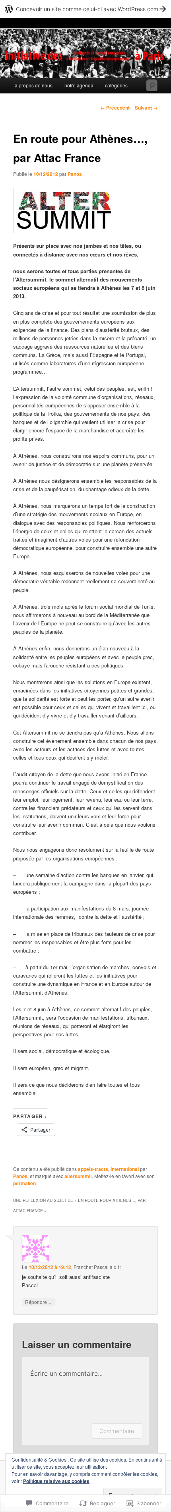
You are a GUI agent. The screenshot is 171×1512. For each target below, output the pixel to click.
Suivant (146, 107)
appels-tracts (93, 1169)
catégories (116, 85)
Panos (75, 173)
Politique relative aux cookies (56, 1481)
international (125, 1169)
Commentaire (116, 1430)
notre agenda (78, 85)
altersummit (78, 1176)
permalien (24, 1183)
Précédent (115, 107)
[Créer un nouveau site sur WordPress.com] (85, 9)
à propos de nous (33, 85)
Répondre (38, 1301)
